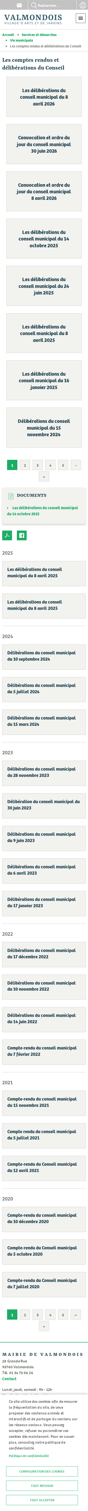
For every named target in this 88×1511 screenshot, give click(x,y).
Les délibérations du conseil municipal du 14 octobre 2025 (44, 239)
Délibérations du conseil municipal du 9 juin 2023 (41, 837)
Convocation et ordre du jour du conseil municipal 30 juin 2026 (44, 144)
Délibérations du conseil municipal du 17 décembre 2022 (41, 953)
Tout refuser (42, 1485)
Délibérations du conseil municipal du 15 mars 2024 (41, 720)
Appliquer (34, 5)
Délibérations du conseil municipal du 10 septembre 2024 (41, 655)
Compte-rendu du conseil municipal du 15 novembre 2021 (42, 1101)
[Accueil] (33, 19)
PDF (7, 535)
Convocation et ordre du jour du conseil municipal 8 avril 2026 (44, 191)
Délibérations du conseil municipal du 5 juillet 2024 (41, 688)
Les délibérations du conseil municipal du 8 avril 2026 (44, 97)
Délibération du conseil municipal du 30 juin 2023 (43, 804)
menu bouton (81, 18)
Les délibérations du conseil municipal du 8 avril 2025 (44, 333)
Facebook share (22, 535)
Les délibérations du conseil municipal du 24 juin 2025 (44, 286)
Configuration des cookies (42, 1471)
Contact (19, 5)
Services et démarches (39, 34)
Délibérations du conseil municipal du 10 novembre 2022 (41, 985)
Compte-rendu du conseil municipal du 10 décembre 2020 (42, 1218)
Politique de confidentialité (29, 1455)
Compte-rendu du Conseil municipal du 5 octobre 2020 (42, 1250)
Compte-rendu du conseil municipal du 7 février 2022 (42, 1050)
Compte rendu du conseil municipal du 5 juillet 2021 (41, 1134)
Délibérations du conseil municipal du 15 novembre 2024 (44, 427)
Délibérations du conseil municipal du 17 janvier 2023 (41, 902)
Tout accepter (42, 1500)
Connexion (83, 5)
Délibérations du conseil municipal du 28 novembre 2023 (41, 771)
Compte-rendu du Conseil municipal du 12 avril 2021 (42, 1166)
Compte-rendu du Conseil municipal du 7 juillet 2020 (42, 1283)
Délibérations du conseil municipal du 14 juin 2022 (41, 1018)
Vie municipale (21, 40)
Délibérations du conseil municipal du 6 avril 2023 (41, 869)
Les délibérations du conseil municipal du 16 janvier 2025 (44, 380)
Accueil (8, 34)
